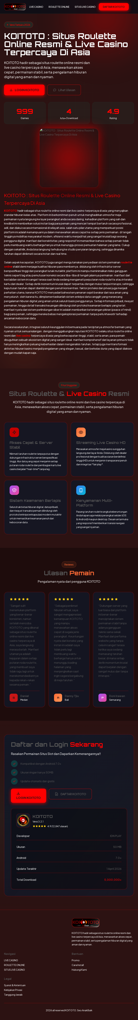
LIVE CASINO (36, 6)
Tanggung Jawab (13, 994)
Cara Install (78, 964)
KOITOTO (10, 210)
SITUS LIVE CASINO (85, 6)
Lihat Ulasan (66, 90)
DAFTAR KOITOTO (114, 6)
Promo (76, 960)
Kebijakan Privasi (13, 989)
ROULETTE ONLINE (59, 6)
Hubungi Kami (79, 969)
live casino (23, 335)
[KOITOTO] (15, 6)
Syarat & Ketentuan (15, 985)
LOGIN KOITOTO (27, 90)
